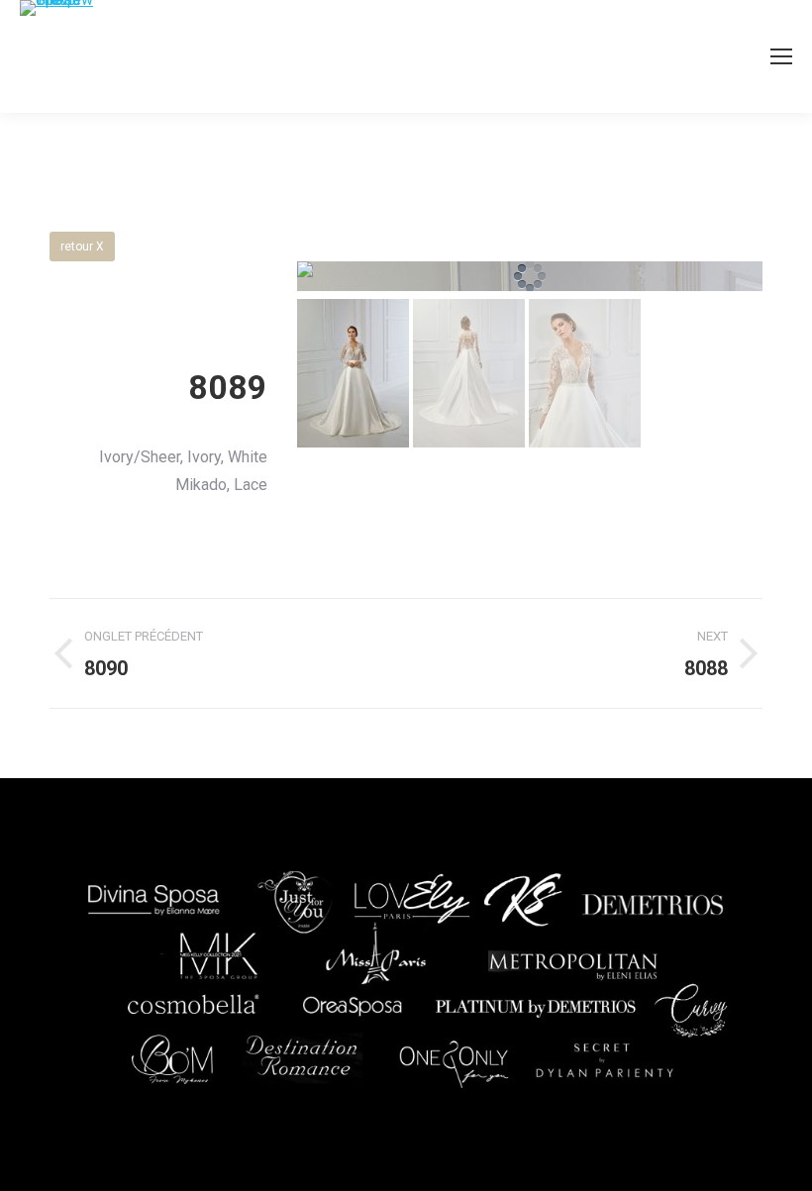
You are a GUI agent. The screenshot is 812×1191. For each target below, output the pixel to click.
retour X (82, 246)
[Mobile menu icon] (781, 56)
